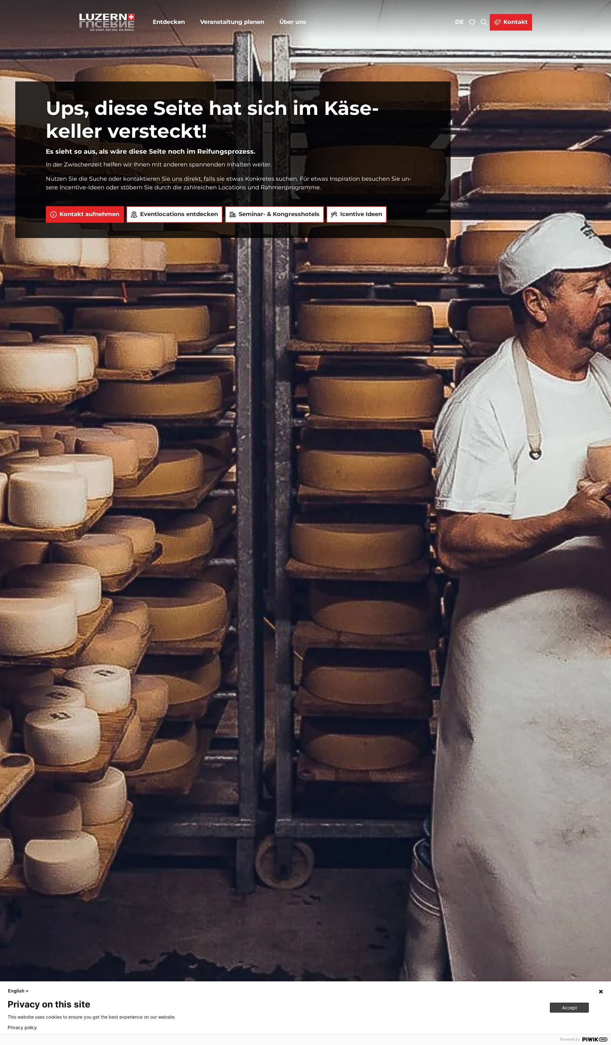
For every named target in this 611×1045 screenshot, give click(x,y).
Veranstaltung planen (232, 21)
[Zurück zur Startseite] (107, 22)
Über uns (292, 21)
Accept (569, 1007)
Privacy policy (22, 1027)
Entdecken (169, 21)
